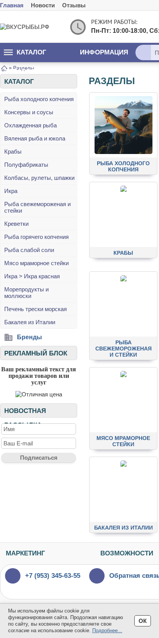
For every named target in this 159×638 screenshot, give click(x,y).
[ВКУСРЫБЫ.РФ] (31, 27)
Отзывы (74, 5)
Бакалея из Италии (29, 322)
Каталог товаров (25, 55)
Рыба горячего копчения (36, 237)
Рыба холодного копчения (39, 99)
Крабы (13, 151)
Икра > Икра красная (32, 276)
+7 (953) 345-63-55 (52, 575)
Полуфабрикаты (26, 164)
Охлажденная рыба (30, 125)
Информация (104, 52)
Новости (43, 5)
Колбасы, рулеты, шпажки (39, 177)
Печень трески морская (35, 309)
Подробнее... (107, 630)
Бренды (29, 337)
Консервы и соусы (28, 112)
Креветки (16, 223)
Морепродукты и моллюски (26, 292)
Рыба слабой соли (29, 250)
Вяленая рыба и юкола (34, 138)
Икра (10, 191)
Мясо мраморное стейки (36, 263)
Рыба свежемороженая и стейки (37, 207)
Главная (12, 5)
